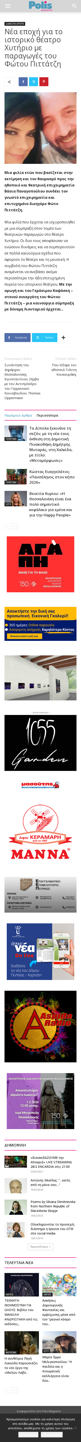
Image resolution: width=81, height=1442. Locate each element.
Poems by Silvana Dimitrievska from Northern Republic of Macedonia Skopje (53, 1206)
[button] (7, 6)
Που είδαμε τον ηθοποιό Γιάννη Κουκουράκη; (64, 370)
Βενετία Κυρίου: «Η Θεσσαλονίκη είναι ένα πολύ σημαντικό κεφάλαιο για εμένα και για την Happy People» (50, 504)
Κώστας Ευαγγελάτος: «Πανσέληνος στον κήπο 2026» (52, 477)
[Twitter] (33, 81)
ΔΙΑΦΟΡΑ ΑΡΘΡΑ (15, 23)
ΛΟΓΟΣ (10, 1294)
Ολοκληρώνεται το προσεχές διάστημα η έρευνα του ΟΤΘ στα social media (53, 1228)
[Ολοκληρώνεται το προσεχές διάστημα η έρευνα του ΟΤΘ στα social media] (15, 1230)
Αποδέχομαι (28, 1434)
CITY (8, 504)
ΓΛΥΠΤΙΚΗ (11, 439)
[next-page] (14, 526)
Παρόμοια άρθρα (18, 415)
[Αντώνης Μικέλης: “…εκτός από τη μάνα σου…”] (15, 1186)
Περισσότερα (47, 415)
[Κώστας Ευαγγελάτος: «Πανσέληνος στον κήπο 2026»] (15, 476)
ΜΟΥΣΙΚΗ (11, 1352)
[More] (63, 337)
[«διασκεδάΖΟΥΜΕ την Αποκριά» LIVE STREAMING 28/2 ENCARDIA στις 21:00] (15, 1161)
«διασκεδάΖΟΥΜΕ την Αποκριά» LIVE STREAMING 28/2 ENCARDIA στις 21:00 (51, 1162)
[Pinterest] (43, 81)
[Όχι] (75, 1428)
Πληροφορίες (52, 1434)
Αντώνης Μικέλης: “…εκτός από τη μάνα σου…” (50, 1182)
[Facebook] (23, 81)
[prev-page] (7, 526)
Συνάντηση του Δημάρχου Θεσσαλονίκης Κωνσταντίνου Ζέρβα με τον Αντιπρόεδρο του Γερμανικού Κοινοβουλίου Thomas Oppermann (22, 381)
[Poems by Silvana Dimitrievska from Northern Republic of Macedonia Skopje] (15, 1207)
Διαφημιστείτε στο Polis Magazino (39, 1411)
